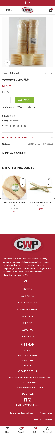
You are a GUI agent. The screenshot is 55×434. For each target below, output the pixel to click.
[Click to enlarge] (7, 63)
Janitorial (27, 296)
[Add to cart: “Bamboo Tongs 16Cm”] (48, 184)
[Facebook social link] (25, 3)
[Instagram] (30, 400)
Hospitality (27, 316)
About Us (27, 330)
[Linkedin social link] (21, 126)
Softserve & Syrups (27, 309)
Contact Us (27, 336)
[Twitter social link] (14, 126)
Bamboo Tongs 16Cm (40, 202)
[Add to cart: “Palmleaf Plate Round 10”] (22, 184)
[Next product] (51, 73)
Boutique (27, 289)
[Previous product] (45, 73)
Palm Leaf (14, 73)
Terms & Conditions (43, 419)
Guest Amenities (27, 302)
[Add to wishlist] (22, 179)
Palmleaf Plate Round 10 (14, 203)
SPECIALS (27, 323)
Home (5, 73)
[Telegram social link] (25, 126)
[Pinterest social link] (18, 126)
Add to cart (25, 100)
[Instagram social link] (29, 3)
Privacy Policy (46, 413)
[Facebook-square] (25, 400)
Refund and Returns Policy (21, 413)
